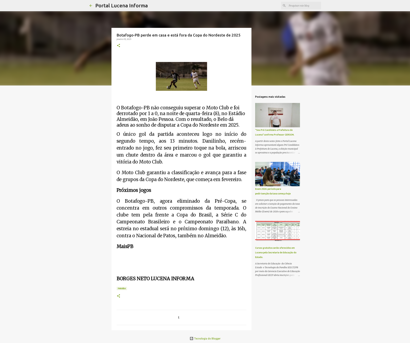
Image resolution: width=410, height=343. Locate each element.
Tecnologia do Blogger (207, 338)
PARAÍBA (122, 288)
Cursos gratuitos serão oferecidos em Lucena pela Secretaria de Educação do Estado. (275, 252)
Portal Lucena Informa (121, 5)
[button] (118, 46)
